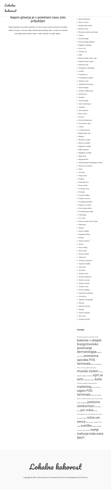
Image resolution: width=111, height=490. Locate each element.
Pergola (81, 179)
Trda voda (82, 267)
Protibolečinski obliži (86, 212)
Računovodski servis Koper (88, 221)
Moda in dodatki (84, 143)
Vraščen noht (83, 287)
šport (80, 437)
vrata (99, 434)
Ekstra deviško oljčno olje (88, 58)
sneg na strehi (89, 422)
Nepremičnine (83, 159)
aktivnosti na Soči (93, 337)
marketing (84, 387)
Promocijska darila (85, 208)
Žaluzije (81, 303)
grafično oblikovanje (91, 368)
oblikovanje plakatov (96, 395)
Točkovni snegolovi (85, 260)
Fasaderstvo (83, 74)
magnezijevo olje (92, 383)
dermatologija (86, 352)
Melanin (81, 136)
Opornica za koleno (85, 166)
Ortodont (82, 172)
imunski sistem (87, 371)
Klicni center (83, 114)
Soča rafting (83, 247)
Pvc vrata (82, 218)
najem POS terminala (84, 392)
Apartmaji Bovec (84, 19)
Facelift (81, 71)
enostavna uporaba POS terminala (87, 359)
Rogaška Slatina (84, 234)
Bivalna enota (83, 29)
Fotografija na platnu (86, 78)
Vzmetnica (82, 296)
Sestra (81, 244)
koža (98, 379)
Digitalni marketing (85, 45)
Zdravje (81, 309)
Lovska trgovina (84, 130)
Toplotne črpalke (84, 264)
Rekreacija (82, 225)
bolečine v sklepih (89, 340)
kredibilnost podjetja (82, 383)
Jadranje (82, 107)
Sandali (81, 238)
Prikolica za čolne (85, 205)
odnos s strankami (82, 398)
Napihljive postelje (85, 153)
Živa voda (82, 316)
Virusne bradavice (85, 277)
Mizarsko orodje (84, 140)
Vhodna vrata (83, 274)
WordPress (63, 477)
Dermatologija (83, 39)
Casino (81, 35)
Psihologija (82, 215)
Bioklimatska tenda (85, 26)
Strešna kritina (84, 254)
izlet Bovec (89, 376)
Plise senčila (83, 185)
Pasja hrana (83, 176)
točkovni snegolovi (96, 426)
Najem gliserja (84, 150)
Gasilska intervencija (86, 84)
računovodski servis (82, 414)
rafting (95, 410)
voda (92, 434)
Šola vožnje (83, 251)
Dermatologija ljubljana (87, 42)
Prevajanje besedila (85, 202)
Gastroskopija (83, 88)
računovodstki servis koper (95, 414)
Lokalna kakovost (10, 8)
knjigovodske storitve (89, 380)
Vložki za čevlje (84, 280)
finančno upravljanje (96, 364)
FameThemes (83, 477)
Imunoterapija (83, 101)
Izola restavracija (85, 104)
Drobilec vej (83, 52)
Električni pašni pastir (86, 61)
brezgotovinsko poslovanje (87, 346)
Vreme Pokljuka (84, 290)
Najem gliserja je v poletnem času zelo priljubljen (38, 19)
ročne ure (93, 417)
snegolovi (96, 422)
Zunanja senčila (84, 319)
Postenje (82, 192)
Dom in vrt (82, 48)
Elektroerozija (83, 65)
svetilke (86, 425)
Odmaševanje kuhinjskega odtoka (90, 163)
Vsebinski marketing (86, 293)
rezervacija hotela (81, 418)
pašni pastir (99, 398)
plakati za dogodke (82, 402)
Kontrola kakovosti (85, 120)
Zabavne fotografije (86, 300)
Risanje (81, 228)
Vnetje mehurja (84, 283)
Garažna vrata (83, 81)
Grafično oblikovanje (86, 91)
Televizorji (82, 257)
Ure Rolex (82, 270)
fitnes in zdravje (81, 368)
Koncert (81, 117)
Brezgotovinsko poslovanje (88, 32)
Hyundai (81, 97)
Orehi (80, 169)
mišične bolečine (96, 387)
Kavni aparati (83, 110)
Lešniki (81, 127)
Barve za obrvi (84, 22)
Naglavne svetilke (85, 146)
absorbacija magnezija (83, 337)
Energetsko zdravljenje (87, 68)
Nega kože (82, 156)
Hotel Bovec (83, 94)
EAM (80, 55)
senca (81, 421)
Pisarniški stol (83, 182)
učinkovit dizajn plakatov (83, 430)
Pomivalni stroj (84, 189)
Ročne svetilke (84, 231)
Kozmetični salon (85, 123)
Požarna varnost (84, 198)
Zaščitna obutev (84, 306)
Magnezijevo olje (84, 133)
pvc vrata (86, 410)
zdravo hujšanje (84, 313)
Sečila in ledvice (84, 241)
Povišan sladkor (84, 195)
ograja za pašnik (91, 398)
